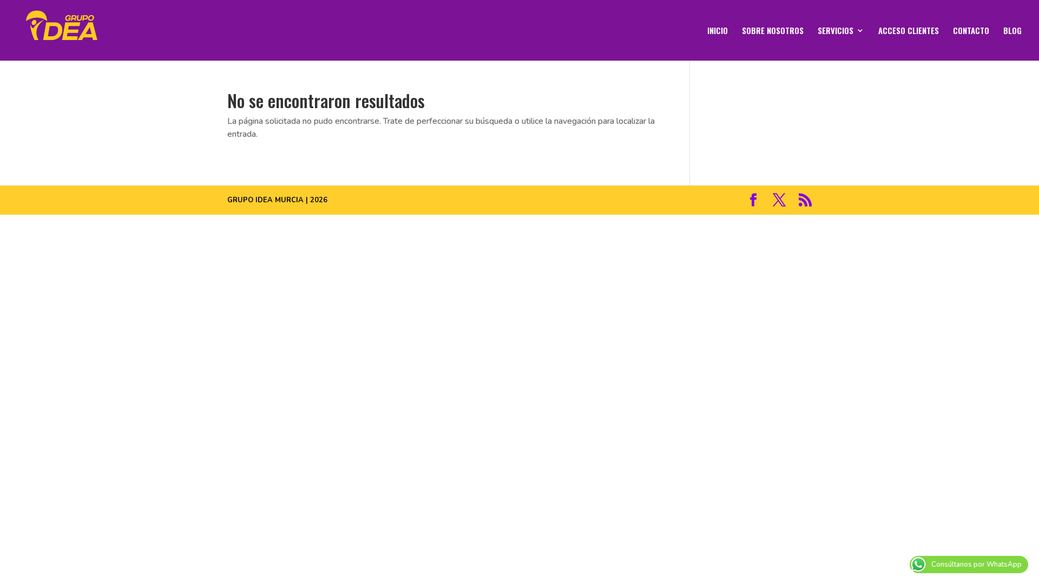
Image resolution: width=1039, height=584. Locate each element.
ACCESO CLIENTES (908, 31)
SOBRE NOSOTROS (773, 31)
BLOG (1012, 31)
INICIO (717, 31)
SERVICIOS (835, 31)
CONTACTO (971, 31)
